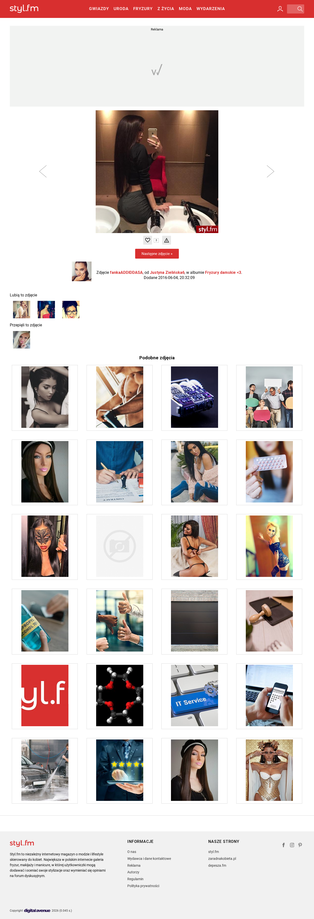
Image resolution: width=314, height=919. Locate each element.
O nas (131, 852)
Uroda (121, 8)
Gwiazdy (99, 8)
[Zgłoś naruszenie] (166, 240)
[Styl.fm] (29, 9)
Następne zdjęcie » (157, 253)
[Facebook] (283, 846)
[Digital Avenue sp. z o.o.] (37, 911)
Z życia (165, 8)
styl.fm (213, 852)
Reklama (134, 865)
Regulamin (135, 879)
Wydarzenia (210, 8)
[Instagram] (292, 846)
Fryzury (143, 8)
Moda (185, 8)
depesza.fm (217, 865)
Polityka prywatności (143, 886)
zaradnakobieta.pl (222, 859)
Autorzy (133, 872)
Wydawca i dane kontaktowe (149, 859)
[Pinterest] (300, 846)
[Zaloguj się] (280, 9)
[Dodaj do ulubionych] (147, 240)
